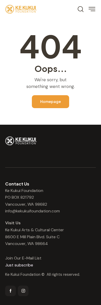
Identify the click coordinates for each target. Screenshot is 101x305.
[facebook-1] (10, 291)
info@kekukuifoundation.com (32, 211)
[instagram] (23, 291)
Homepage (50, 101)
